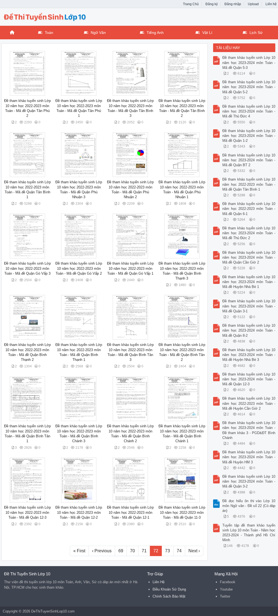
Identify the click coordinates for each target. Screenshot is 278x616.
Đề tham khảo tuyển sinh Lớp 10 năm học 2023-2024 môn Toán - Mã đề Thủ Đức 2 (248, 233)
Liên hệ (271, 4)
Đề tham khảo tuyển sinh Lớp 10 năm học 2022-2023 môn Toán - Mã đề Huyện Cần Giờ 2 (248, 403)
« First (79, 550)
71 (144, 550)
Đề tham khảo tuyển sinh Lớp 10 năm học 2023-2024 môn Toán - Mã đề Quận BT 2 (248, 160)
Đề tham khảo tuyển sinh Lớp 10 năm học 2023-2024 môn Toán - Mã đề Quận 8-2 (248, 330)
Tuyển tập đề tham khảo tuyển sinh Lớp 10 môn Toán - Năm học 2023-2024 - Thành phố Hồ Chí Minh (248, 532)
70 (132, 550)
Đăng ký (212, 4)
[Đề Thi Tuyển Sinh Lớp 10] (44, 16)
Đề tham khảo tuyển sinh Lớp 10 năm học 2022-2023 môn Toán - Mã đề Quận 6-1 (248, 209)
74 (179, 550)
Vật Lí (207, 32)
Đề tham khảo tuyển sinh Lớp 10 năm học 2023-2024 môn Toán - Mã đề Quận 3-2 (248, 481)
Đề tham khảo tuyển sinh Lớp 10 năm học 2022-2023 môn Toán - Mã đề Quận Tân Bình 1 (248, 184)
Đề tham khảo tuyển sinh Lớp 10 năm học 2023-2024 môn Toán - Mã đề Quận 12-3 (248, 379)
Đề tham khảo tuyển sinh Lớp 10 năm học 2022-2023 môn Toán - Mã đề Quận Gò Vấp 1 (130, 268)
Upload (253, 4)
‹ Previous (102, 550)
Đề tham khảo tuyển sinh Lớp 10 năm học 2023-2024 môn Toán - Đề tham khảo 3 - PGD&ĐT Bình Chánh (248, 430)
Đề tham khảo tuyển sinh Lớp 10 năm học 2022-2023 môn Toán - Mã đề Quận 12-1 (130, 512)
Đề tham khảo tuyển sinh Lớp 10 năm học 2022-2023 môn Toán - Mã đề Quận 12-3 (27, 512)
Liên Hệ (159, 582)
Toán (49, 32)
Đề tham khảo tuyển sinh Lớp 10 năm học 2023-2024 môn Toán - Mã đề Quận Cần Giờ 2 (248, 257)
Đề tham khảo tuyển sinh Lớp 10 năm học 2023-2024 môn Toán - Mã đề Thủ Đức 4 (248, 111)
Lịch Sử (256, 32)
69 (120, 550)
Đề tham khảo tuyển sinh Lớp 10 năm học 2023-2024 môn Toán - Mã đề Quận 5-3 (248, 62)
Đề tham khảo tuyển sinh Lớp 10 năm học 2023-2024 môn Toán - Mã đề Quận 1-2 (248, 136)
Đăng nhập (233, 4)
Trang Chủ (191, 4)
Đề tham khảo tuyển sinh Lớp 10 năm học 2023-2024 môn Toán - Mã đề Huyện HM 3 (248, 457)
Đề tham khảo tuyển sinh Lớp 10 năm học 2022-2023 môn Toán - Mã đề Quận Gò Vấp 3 (27, 268)
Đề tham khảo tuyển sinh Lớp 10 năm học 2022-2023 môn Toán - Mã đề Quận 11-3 (182, 512)
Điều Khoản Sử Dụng (169, 589)
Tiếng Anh (155, 32)
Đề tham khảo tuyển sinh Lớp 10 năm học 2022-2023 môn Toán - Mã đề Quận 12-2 (78, 512)
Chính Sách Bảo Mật (169, 596)
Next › (194, 550)
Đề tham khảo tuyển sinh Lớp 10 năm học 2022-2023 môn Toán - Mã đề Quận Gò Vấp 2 (78, 268)
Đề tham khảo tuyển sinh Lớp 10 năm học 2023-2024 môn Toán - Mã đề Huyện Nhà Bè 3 (248, 355)
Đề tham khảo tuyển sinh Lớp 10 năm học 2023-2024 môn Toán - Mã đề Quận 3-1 (248, 306)
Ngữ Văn (98, 32)
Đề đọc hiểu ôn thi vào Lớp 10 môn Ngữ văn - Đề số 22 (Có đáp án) (248, 506)
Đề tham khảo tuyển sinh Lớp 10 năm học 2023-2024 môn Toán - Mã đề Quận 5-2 (248, 87)
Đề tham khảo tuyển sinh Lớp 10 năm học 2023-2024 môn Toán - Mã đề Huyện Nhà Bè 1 (248, 282)
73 (167, 550)
